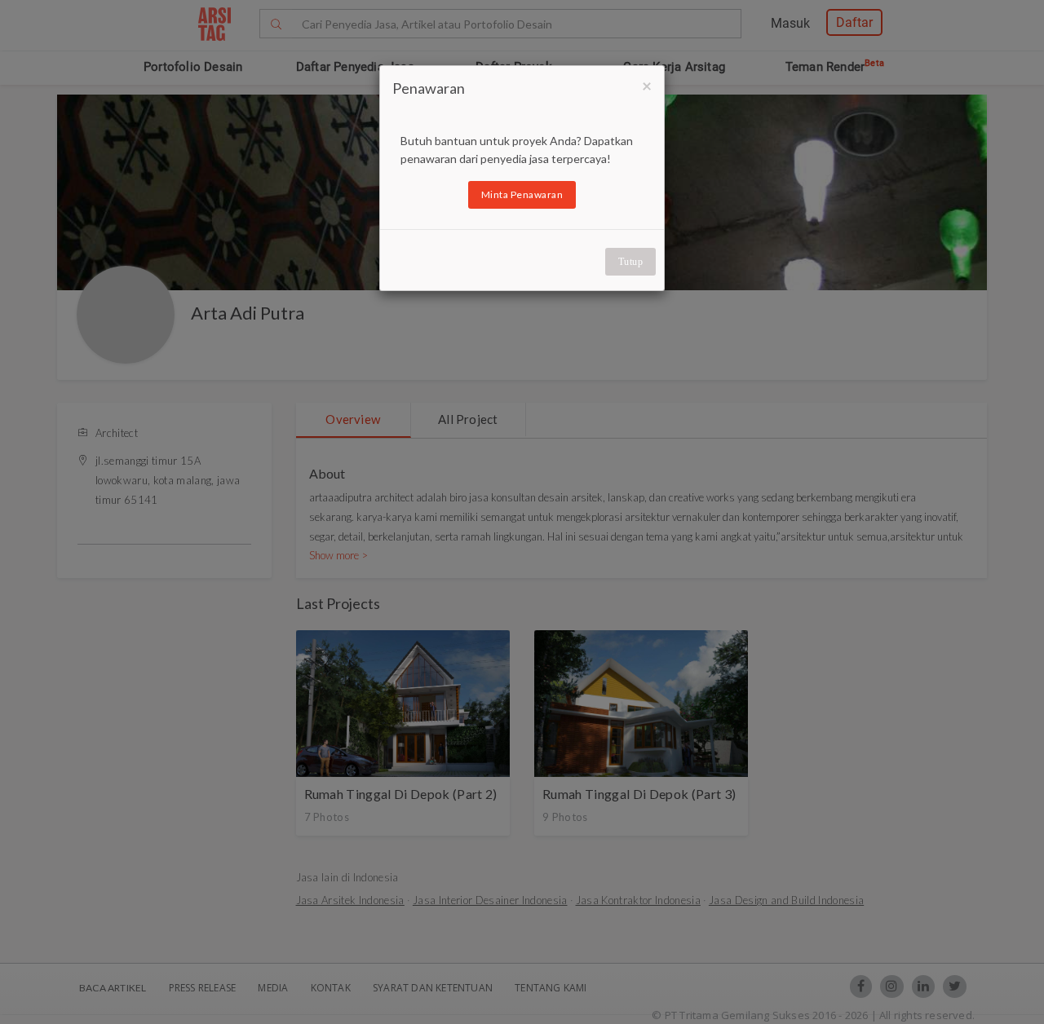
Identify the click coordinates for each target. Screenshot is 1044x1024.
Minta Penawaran (522, 194)
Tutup (631, 261)
